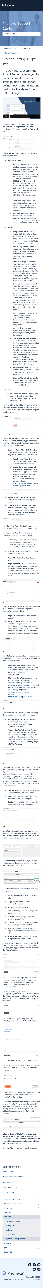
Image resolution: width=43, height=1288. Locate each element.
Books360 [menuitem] (7, 1212)
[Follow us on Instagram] (38, 1269)
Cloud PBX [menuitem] (8, 1252)
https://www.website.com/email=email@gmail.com (25, 484)
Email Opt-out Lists (9, 1193)
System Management (11, 53)
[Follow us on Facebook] (29, 1264)
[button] (38, 1199)
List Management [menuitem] (13, 1221)
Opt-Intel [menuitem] (7, 1217)
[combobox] (20, 34)
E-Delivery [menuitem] (8, 1208)
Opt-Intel (23, 48)
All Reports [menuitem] (10, 1225)
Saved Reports (8, 1182)
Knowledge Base (9, 48)
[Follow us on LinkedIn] (38, 1264)
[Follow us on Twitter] (34, 1264)
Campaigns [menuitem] (10, 1234)
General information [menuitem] (12, 1199)
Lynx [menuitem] (5, 1247)
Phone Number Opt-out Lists (13, 1177)
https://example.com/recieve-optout (23, 685)
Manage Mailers (8, 1171)
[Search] (38, 34)
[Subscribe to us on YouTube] (34, 1269)
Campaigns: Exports (10, 1187)
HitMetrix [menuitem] (7, 1243)
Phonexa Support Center (16, 26)
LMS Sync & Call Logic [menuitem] (12, 1203)
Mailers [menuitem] (9, 1230)
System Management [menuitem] (15, 1239)
